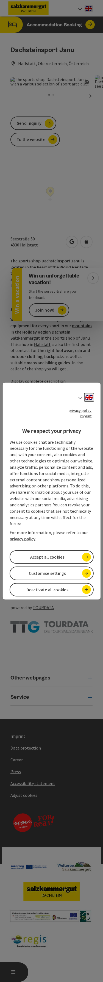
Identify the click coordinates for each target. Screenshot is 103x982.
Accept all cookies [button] (47, 557)
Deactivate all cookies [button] (47, 589)
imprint (85, 416)
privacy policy (80, 410)
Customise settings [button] (47, 573)
